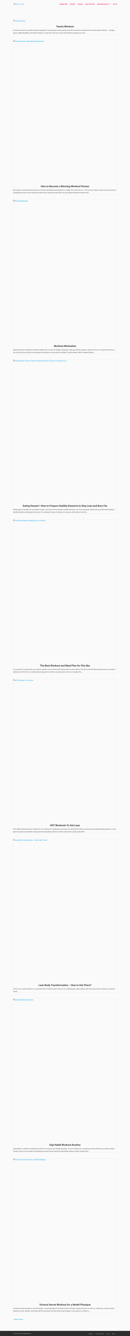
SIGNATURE (63, 4)
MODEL (80, 4)
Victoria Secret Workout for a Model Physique (65, 1304)
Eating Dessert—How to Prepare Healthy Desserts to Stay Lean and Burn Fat (65, 505)
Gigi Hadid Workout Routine (65, 1144)
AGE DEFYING (90, 4)
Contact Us (90, 1333)
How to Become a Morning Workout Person (65, 186)
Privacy (108, 1333)
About (113, 1333)
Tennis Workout (65, 26)
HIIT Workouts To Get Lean (65, 825)
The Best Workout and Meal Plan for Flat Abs (65, 665)
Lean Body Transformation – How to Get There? (65, 985)
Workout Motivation (65, 346)
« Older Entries (18, 1319)
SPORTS (72, 4)
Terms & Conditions (99, 1333)
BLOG (115, 4)
